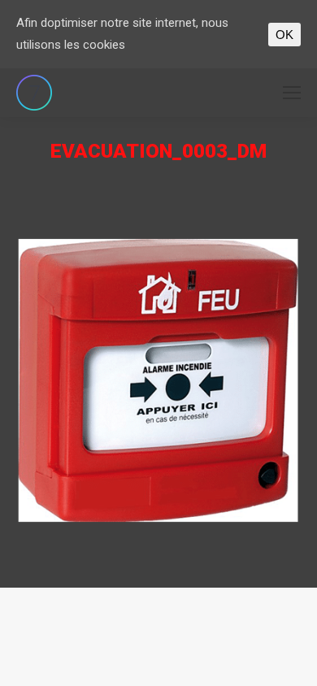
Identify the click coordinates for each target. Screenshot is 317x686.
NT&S (143, 605)
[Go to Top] (291, 660)
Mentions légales (204, 605)
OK (284, 34)
